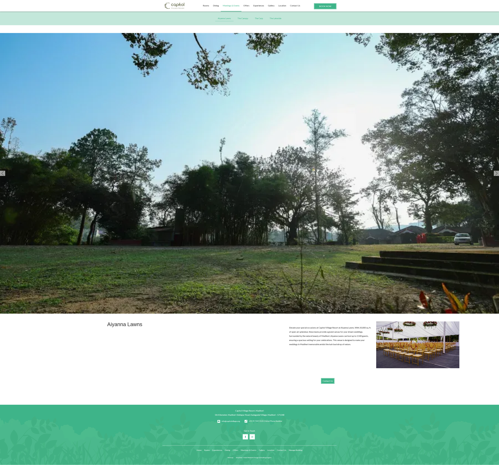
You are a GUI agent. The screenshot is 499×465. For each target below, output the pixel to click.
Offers (246, 5)
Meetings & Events (231, 5)
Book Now (325, 6)
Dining (216, 5)
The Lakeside (275, 18)
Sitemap (230, 458)
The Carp (259, 18)
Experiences (258, 5)
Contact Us (295, 5)
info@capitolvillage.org (231, 421)
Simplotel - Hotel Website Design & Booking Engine (253, 458)
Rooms (206, 5)
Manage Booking (295, 450)
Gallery (271, 5)
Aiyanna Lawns (224, 18)
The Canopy (242, 18)
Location (282, 5)
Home (199, 450)
